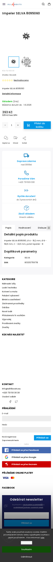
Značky (5, 327)
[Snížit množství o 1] (5, 125)
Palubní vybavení (10, 295)
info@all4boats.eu (11, 388)
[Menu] (4, 4)
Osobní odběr (9, 396)
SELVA (27, 257)
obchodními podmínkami (33, 505)
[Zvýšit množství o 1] (18, 125)
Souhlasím (26, 549)
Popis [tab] (8, 227)
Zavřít (46, 147)
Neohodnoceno (21, 80)
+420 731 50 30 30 (11, 392)
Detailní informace (11, 93)
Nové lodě (7, 311)
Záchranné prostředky (13, 303)
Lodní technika (9, 287)
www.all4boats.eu (16, 402)
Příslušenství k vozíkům (13, 315)
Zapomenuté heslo (10, 440)
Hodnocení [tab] (25, 227)
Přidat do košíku (39, 125)
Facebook (10, 402)
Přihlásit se (26, 523)
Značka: (9, 75)
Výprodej (6, 319)
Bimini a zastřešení (11, 299)
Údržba (5, 307)
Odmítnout (26, 556)
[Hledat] (43, 4)
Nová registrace (9, 437)
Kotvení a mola (9, 291)
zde (42, 537)
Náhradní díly (9, 283)
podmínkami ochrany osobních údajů (28, 507)
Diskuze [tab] (42, 227)
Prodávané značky (11, 323)
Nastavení (26, 542)
